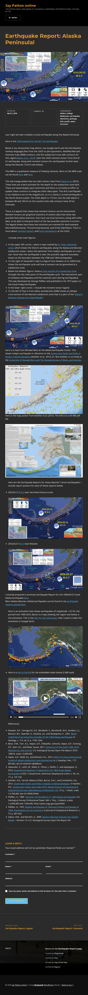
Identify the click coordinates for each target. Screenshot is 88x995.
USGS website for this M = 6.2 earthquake (37, 141)
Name (8, 866)
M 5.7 (21, 543)
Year (56, 958)
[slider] (44, 717)
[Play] (11, 717)
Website (8, 878)
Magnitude (59, 953)
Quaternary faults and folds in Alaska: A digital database (41, 783)
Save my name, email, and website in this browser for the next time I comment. (43, 891)
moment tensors (26, 231)
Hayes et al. (66, 181)
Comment (10, 854)
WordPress (48, 985)
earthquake (75, 116)
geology (73, 119)
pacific (67, 121)
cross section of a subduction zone (59, 271)
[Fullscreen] (80, 717)
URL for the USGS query (46, 618)
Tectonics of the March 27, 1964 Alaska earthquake (50, 797)
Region (57, 967)
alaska (63, 113)
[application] (45, 698)
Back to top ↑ (68, 985)
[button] (45, 698)
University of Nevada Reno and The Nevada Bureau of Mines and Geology (45, 360)
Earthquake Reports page (70, 948)
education (64, 119)
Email (48, 866)
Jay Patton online (20, 6)
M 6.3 (21, 492)
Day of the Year (60, 962)
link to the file (24, 672)
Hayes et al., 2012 (25, 158)
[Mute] (76, 717)
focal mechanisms (48, 231)
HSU (61, 121)
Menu (14, 17)
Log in (8, 948)
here (21, 174)
